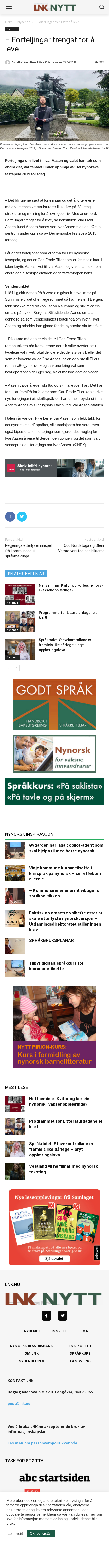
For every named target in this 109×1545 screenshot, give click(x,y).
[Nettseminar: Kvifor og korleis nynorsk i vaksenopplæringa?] (20, 594)
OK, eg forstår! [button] (41, 1533)
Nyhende (23, 22)
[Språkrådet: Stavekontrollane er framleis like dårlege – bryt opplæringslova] (20, 649)
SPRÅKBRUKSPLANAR (51, 940)
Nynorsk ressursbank (31, 1345)
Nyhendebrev (31, 1361)
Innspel (59, 1331)
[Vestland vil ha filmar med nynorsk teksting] (15, 1171)
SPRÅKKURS (80, 1353)
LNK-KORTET (80, 1345)
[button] (101, 7)
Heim (9, 22)
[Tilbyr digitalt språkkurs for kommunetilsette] (15, 968)
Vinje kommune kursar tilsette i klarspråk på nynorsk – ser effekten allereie (65, 873)
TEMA (83, 1331)
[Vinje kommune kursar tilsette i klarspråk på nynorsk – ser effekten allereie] (15, 873)
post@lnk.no (19, 1403)
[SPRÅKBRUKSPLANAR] (15, 946)
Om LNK (31, 1353)
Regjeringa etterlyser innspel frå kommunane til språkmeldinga (28, 550)
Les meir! (15, 1534)
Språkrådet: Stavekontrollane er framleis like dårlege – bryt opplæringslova (65, 645)
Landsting (80, 1361)
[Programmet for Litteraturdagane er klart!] (20, 621)
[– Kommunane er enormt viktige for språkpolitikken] (15, 896)
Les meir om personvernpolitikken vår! (43, 1443)
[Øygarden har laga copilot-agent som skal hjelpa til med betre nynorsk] (15, 850)
